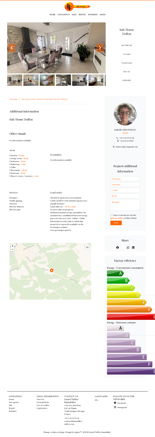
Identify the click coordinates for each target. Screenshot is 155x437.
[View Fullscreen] (12, 254)
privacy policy (117, 218)
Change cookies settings (54, 432)
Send (116, 223)
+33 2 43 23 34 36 (126, 138)
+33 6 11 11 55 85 (126, 141)
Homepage (13, 99)
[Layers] (87, 246)
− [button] (12, 249)
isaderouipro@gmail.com (127, 147)
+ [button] (12, 246)
